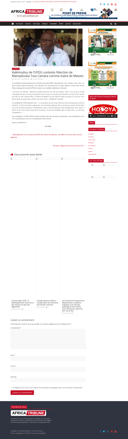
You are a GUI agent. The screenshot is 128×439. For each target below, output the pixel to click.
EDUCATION (77, 24)
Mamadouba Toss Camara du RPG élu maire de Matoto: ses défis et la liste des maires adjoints (46, 135)
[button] (103, 110)
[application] (102, 110)
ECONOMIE (53, 24)
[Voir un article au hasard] (115, 24)
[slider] (101, 115)
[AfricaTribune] (13, 24)
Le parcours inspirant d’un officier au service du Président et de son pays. (55, 2)
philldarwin (27, 79)
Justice (68, 24)
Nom (13, 355)
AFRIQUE (45, 24)
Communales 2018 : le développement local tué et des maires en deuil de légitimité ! (23, 303)
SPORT (61, 24)
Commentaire (16, 328)
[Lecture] (91, 116)
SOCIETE (28, 24)
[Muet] (112, 116)
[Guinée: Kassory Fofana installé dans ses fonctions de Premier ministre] (48, 159)
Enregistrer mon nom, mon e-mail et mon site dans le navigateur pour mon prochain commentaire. (47, 388)
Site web (13, 377)
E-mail (13, 366)
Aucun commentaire (37, 79)
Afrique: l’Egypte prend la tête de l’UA (69, 146)
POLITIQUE (36, 24)
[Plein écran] (115, 116)
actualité (19, 24)
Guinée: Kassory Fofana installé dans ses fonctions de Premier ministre (47, 302)
